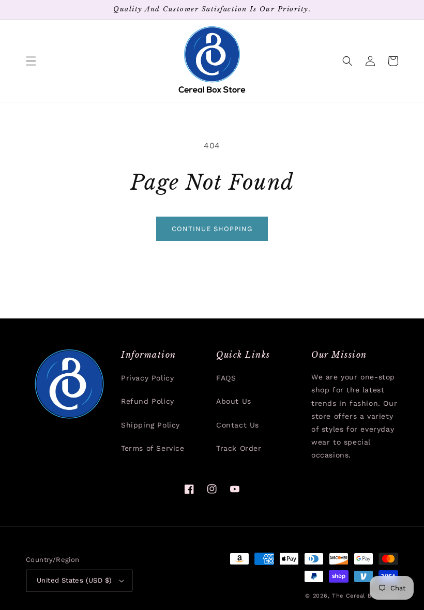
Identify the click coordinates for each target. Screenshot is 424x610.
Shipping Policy (150, 425)
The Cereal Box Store (365, 595)
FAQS (226, 378)
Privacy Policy (147, 378)
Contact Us (237, 425)
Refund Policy (147, 401)
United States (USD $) (74, 580)
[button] (31, 61)
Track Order (239, 448)
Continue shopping (212, 229)
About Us (233, 401)
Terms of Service (153, 448)
